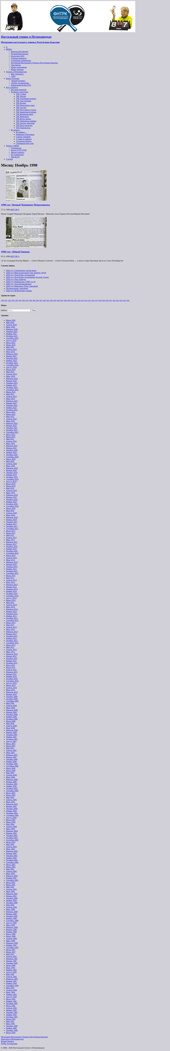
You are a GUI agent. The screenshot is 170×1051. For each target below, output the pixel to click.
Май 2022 (10, 417)
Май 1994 (10, 988)
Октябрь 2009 (12, 699)
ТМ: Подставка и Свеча (26, 110)
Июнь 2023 (10, 392)
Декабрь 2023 (11, 383)
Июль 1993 (10, 999)
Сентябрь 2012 (12, 643)
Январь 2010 (11, 694)
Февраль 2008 (12, 730)
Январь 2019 (11, 497)
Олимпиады (16, 148)
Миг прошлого (17, 74)
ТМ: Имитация (22, 116)
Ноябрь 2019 (11, 475)
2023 (117, 300)
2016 (93, 300)
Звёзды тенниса (17, 152)
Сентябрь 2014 (12, 596)
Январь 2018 (11, 520)
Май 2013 (10, 625)
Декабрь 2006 (11, 759)
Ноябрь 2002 (11, 858)
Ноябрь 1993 (11, 995)
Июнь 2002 (10, 867)
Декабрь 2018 (11, 499)
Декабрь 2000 (11, 898)
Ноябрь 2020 (11, 452)
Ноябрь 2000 (11, 900)
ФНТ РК (14, 210)
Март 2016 (10, 560)
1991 (5, 300)
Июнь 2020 (10, 459)
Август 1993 (11, 997)
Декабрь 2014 (11, 589)
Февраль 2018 (12, 517)
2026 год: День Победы (16, 279)
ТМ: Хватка (21, 96)
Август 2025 (11, 340)
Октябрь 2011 (11, 663)
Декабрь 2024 (11, 358)
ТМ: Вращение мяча (24, 114)
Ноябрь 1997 (11, 945)
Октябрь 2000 (12, 903)
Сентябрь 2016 (12, 553)
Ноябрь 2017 (11, 524)
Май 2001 (10, 887)
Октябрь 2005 (12, 788)
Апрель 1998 (11, 938)
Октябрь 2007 (12, 739)
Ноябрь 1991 (11, 1015)
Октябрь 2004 (12, 813)
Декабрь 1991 (11, 1012)
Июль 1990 (10, 1033)
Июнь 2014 (10, 600)
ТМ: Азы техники (23, 101)
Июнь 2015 (10, 576)
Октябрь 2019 (12, 477)
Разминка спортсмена (25, 134)
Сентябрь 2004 (12, 815)
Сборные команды (19, 58)
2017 (96, 300)
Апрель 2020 (11, 464)
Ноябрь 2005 (11, 786)
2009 (68, 300)
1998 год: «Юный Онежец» (15, 251)
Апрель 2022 (11, 419)
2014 (86, 300)
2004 (51, 300)
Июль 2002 (10, 865)
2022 (114, 300)
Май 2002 (10, 869)
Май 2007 (10, 748)
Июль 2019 (10, 484)
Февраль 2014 (12, 609)
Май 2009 (10, 703)
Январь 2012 (11, 656)
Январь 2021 (11, 448)
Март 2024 (10, 376)
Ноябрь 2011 (11, 661)
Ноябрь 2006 (11, 762)
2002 (44, 300)
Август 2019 (11, 482)
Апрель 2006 (11, 775)
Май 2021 (10, 439)
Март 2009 (10, 708)
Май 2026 (10, 322)
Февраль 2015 (12, 585)
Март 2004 (10, 829)
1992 (9, 300)
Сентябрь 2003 (12, 840)
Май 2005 (10, 797)
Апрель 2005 (11, 800)
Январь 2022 (11, 426)
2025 (124, 300)
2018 (100, 300)
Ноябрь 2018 (11, 502)
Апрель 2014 (11, 605)
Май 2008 (10, 723)
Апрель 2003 (11, 847)
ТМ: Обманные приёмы (26, 121)
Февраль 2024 (12, 378)
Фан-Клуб (15, 157)
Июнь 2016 (10, 555)
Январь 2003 (11, 853)
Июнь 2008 (10, 721)
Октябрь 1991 (12, 1017)
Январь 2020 (11, 470)
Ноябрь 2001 (11, 878)
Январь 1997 (11, 961)
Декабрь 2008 (11, 714)
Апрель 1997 (11, 956)
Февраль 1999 (12, 927)
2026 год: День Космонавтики (18, 284)
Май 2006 (10, 773)
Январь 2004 (11, 833)
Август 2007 (11, 741)
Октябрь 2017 (12, 526)
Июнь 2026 (10, 320)
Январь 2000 (11, 914)
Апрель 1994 (11, 990)
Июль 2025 (10, 343)
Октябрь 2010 (12, 679)
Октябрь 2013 (12, 618)
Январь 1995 (11, 981)
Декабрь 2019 (11, 473)
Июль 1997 (10, 950)
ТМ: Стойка (21, 94)
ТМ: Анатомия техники (26, 99)
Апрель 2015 (11, 580)
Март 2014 (10, 607)
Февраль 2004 (12, 831)
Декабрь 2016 (11, 546)
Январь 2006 (11, 782)
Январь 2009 (11, 712)
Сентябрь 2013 (12, 620)
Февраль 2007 (12, 755)
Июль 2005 (10, 793)
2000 (37, 300)
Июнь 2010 (10, 685)
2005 (54, 300)
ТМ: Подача (21, 103)
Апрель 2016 (11, 558)
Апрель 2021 (11, 441)
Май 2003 (10, 844)
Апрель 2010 (11, 688)
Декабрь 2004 (11, 809)
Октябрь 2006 (12, 764)
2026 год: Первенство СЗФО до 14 (20, 282)
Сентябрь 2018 (12, 506)
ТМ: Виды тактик (23, 119)
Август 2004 (11, 818)
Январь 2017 (11, 544)
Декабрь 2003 (11, 835)
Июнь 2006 (10, 770)
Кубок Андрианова (9, 1044)
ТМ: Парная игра (23, 128)
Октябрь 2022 (12, 410)
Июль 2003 (10, 842)
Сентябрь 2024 (12, 365)
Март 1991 (10, 1024)
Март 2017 (10, 540)
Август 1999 (11, 923)
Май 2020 (10, 461)
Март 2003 (10, 849)
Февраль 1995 (12, 979)
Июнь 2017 (10, 533)
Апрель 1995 (11, 977)
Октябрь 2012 (12, 641)
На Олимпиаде (17, 155)
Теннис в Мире (12, 146)
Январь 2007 (11, 757)
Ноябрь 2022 (11, 408)
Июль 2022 (10, 412)
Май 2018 (10, 511)
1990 (2, 300)
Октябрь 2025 (12, 336)
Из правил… (21, 132)
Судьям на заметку (24, 139)
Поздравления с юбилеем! (17, 288)
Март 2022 (10, 421)
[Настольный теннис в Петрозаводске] (68, 31)
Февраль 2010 (12, 692)
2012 (79, 300)
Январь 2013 (11, 634)
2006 (58, 300)
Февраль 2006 (12, 779)
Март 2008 (10, 728)
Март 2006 (10, 777)
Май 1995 (10, 974)
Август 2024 (11, 367)
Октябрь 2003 (12, 838)
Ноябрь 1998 (11, 932)
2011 (75, 300)
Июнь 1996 (10, 965)
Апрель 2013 (11, 627)
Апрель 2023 (11, 396)
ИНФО (9, 49)
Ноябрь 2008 (11, 717)
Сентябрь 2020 (12, 457)
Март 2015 (10, 582)
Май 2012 (10, 647)
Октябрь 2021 (12, 430)
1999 (33, 300)
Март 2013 (10, 629)
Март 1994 (10, 992)
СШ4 (13, 76)
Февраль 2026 (12, 329)
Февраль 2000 (12, 912)
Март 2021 (10, 443)
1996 (23, 300)
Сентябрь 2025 (12, 338)
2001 (40, 300)
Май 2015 (10, 578)
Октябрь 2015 (12, 571)
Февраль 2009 (12, 710)
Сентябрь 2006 (12, 766)
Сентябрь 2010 (12, 681)
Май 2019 (10, 488)
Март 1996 (10, 968)
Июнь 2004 (10, 822)
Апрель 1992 (11, 1008)
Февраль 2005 (12, 804)
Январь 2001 (11, 896)
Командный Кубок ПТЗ (21, 85)
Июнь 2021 (10, 437)
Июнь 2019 (10, 486)
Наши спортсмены (19, 67)
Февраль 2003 (12, 851)
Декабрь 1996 (11, 963)
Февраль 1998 (12, 943)
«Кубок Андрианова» (20, 83)
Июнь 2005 (10, 795)
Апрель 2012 (11, 650)
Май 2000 (10, 905)
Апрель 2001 (11, 889)
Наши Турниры (12, 78)
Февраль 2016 (12, 562)
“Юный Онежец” (18, 81)
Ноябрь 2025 (11, 334)
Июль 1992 (10, 1006)
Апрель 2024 (11, 374)
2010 (72, 300)
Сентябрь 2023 (12, 390)
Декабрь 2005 (11, 784)
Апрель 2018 (11, 513)
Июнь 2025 (10, 345)
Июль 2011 (10, 665)
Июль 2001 (10, 882)
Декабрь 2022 (11, 405)
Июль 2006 (10, 768)
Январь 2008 (11, 732)
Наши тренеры (17, 69)
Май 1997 (10, 954)
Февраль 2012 (12, 654)
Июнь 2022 (10, 414)
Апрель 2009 (11, 706)
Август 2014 (11, 598)
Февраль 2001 (12, 894)
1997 (26, 300)
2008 (65, 300)
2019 (103, 300)
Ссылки (9, 159)
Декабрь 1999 (11, 916)
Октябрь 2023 (12, 387)
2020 (107, 300)
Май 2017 (10, 535)
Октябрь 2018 (12, 504)
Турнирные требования (21, 60)
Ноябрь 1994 (11, 983)
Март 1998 (10, 941)
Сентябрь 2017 (12, 529)
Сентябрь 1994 (12, 986)
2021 (110, 300)
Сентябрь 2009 (12, 701)
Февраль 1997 (12, 959)
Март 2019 (10, 493)
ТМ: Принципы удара (25, 105)
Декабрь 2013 (11, 614)
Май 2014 (10, 602)
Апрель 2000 (11, 907)
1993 (12, 300)
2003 (47, 300)
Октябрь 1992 (12, 1003)
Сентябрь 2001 (12, 880)
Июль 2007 (10, 744)
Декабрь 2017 (11, 522)
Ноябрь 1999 (11, 918)
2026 (127, 300)
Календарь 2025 (17, 56)
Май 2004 (10, 824)
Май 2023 (10, 394)
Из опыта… (16, 130)
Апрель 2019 (11, 490)
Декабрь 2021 (11, 428)
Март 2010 (10, 690)
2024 (120, 300)
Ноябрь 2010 (11, 676)
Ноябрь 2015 (11, 569)
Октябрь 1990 (12, 1030)
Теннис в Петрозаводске (16, 72)
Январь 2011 (11, 674)
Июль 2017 (10, 531)
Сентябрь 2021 (12, 432)
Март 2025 (10, 352)
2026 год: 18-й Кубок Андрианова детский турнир (27, 277)
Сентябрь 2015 (12, 573)
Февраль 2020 (12, 468)
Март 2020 (10, 466)
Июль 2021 (10, 434)
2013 (82, 300)
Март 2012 (10, 652)
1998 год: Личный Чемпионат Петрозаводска (25, 204)
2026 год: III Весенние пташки (19, 291)
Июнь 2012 (10, 645)
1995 (19, 300)
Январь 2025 (11, 356)
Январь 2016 (11, 564)
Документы (16, 65)
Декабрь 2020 (11, 450)
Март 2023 (10, 399)
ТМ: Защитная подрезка (26, 112)
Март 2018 (10, 515)
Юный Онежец (7, 1041)
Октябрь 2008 (12, 719)
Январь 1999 (11, 930)
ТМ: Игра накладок (24, 125)
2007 (61, 300)
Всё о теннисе (12, 87)
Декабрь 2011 (11, 658)
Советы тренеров (23, 137)
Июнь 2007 (10, 746)
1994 (16, 300)
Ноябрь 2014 (11, 591)
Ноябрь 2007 (11, 737)
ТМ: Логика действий (25, 123)
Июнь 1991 (10, 1019)
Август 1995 (11, 972)
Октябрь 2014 (12, 594)
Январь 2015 (11, 587)
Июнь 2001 (10, 885)
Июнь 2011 (10, 667)
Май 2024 (10, 372)
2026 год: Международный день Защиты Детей (26, 273)
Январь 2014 (11, 611)
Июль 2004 (10, 820)
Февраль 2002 (12, 876)
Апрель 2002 (11, 871)
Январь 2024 (11, 381)
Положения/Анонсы (19, 54)
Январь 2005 (11, 806)
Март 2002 (10, 874)
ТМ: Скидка (21, 108)
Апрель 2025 (11, 349)
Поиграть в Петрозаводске (12, 1039)
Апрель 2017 (11, 538)
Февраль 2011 (12, 672)
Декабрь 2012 (11, 636)
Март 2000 (10, 909)
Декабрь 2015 (11, 567)
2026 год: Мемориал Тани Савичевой (22, 286)
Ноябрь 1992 (11, 1001)
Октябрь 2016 (12, 551)
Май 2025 (10, 347)
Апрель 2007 (11, 750)
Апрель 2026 (11, 325)
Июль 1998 (10, 934)
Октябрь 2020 (12, 455)
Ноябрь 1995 (11, 970)
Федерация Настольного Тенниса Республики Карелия (34, 63)
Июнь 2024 (10, 370)
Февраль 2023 (12, 401)
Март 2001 (10, 891)
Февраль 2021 (12, 446)
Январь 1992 (11, 1010)
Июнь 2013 (10, 623)
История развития (18, 90)
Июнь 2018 (10, 508)
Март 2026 (10, 327)
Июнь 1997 (10, 952)
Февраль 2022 (12, 423)
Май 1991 (10, 1021)
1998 (30, 300)
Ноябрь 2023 (11, 385)
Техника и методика (19, 92)
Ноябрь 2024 (11, 361)
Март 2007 (10, 753)
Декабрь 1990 (11, 1026)
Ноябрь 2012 (11, 638)
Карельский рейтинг (19, 52)
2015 (89, 300)
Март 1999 (10, 925)
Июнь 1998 (10, 936)
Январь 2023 (11, 403)
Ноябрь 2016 (11, 549)
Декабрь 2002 (11, 856)
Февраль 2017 (12, 542)
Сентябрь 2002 (12, 862)
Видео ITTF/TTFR (19, 150)
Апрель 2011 (11, 670)
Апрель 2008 (11, 726)
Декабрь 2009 (11, 697)
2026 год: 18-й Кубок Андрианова (20, 275)
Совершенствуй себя (24, 143)
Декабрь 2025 (11, 331)
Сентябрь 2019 (12, 479)
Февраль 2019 (12, 495)
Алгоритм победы (23, 141)
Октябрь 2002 (12, 860)
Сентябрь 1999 (12, 921)
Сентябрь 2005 (12, 791)
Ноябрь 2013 (11, 616)
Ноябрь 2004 (11, 811)
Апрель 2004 (11, 826)
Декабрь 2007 (11, 735)
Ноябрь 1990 (11, 1028)
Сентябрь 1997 (12, 947)
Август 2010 (11, 683)
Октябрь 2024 (12, 363)
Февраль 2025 (12, 354)
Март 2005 (10, 802)
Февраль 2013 (12, 632)
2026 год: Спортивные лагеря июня (21, 270)
